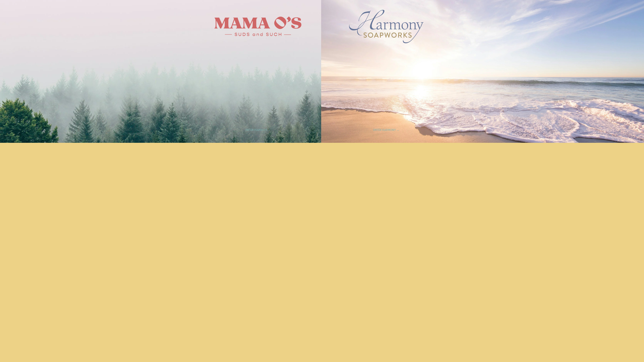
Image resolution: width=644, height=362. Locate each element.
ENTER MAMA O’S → (257, 130)
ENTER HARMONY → (386, 130)
